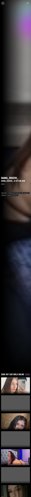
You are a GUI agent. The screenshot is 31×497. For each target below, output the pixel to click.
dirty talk (15, 195)
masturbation (18, 193)
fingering (11, 193)
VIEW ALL (27, 374)
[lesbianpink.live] (3, 3)
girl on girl (4, 193)
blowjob (10, 195)
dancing (4, 195)
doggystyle (26, 193)
